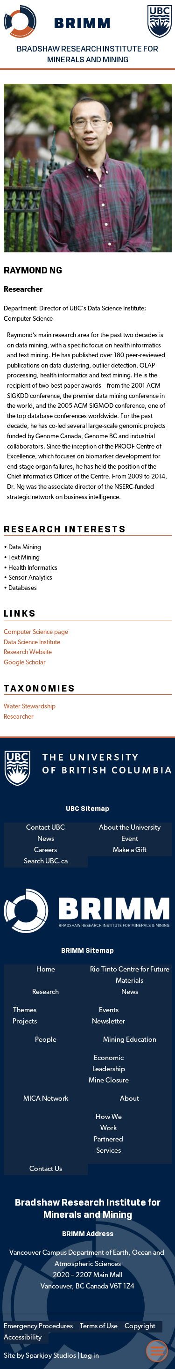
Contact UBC (45, 828)
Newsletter (108, 1021)
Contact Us (45, 1169)
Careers (45, 850)
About (129, 1099)
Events (109, 1010)
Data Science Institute (32, 643)
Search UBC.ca (46, 861)
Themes (24, 1010)
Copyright (140, 1326)
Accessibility (23, 1337)
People (45, 1040)
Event (129, 839)
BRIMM (83, 22)
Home (45, 969)
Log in (90, 1356)
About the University (130, 828)
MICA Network (45, 1099)
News (45, 839)
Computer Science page (36, 632)
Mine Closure (109, 1080)
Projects (25, 1021)
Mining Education (129, 1040)
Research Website (28, 652)
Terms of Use (99, 1326)
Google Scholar (25, 663)
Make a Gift (130, 850)
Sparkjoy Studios (51, 1356)
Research (45, 992)
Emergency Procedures (38, 1326)
